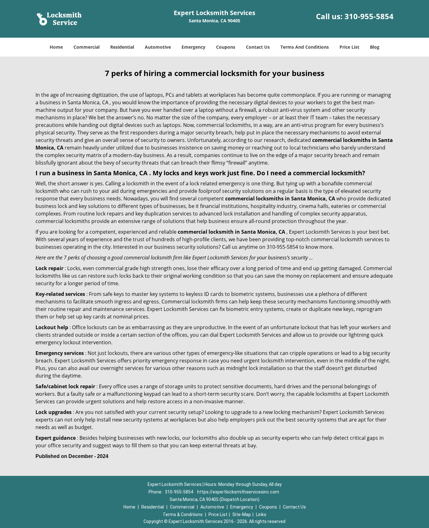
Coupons (225, 47)
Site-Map (241, 514)
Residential (122, 47)
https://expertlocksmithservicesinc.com (238, 491)
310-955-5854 (369, 16)
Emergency (193, 47)
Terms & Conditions (183, 514)
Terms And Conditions (304, 47)
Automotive (158, 47)
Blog (374, 47)
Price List (349, 47)
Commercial (86, 47)
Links (261, 514)
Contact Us (258, 47)
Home (56, 47)
